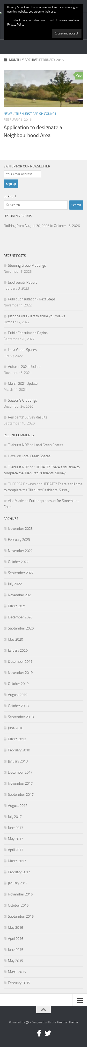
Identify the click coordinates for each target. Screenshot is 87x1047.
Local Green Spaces (22, 350)
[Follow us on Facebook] (39, 1033)
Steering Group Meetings (27, 265)
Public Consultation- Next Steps (32, 299)
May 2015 (15, 961)
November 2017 (20, 783)
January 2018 (18, 761)
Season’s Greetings (22, 400)
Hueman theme (67, 1022)
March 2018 (17, 739)
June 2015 (15, 950)
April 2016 (15, 938)
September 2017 (21, 794)
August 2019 (17, 695)
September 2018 (21, 717)
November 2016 (20, 894)
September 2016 (21, 916)
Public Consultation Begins (28, 333)
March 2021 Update (23, 383)
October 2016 (18, 905)
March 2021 (17, 606)
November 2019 (20, 672)
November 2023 (20, 528)
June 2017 (15, 828)
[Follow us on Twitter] (47, 1033)
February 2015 (19, 983)
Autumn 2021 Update (24, 366)
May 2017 (15, 839)
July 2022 (15, 584)
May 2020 (15, 639)
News (8, 114)
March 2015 (17, 972)
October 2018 (18, 706)
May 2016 (15, 927)
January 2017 (18, 883)
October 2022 (18, 562)
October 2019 (18, 684)
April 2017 (15, 850)
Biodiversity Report (22, 282)
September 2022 (21, 573)
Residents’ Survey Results (27, 417)
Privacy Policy (15, 24)
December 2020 (20, 617)
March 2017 (17, 861)
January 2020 (18, 650)
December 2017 (20, 772)
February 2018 (19, 750)
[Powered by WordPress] (27, 1022)
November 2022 (20, 551)
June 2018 (15, 728)
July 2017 (15, 817)
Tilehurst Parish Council (36, 114)
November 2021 (20, 595)
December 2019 (20, 661)
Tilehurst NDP (18, 445)
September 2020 (21, 628)
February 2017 (19, 872)
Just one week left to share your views (36, 316)
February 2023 (19, 539)
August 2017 (17, 805)
